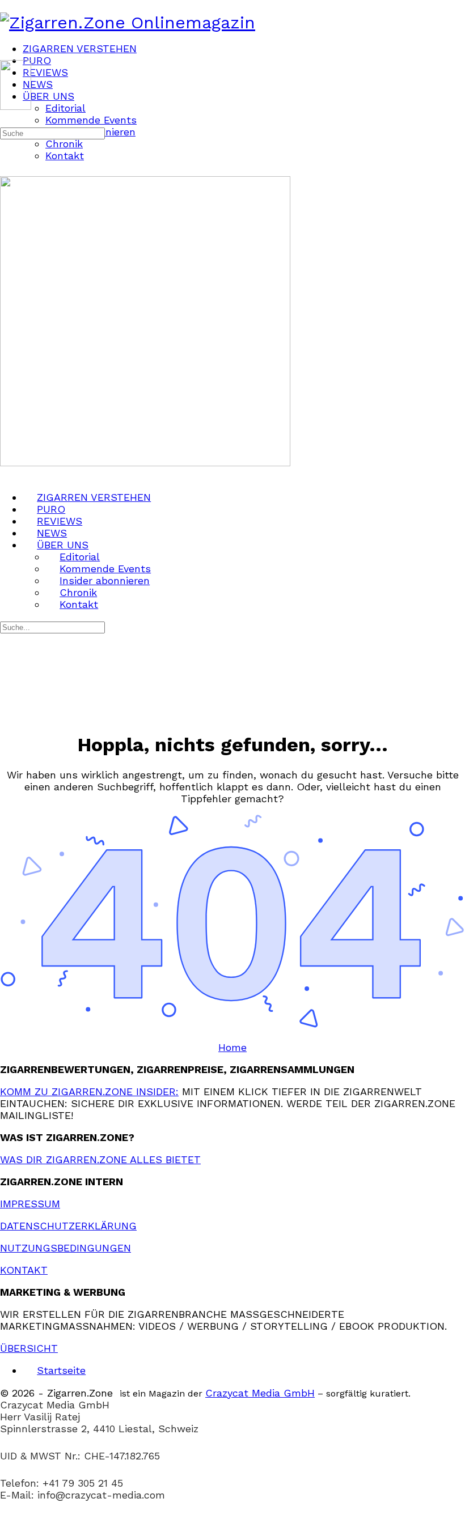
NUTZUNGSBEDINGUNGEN (65, 1248)
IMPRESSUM (30, 1204)
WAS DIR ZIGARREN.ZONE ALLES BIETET (100, 1159)
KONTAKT (24, 1270)
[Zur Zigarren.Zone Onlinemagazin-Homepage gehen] (127, 22)
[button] (232, 1522)
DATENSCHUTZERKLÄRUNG (68, 1226)
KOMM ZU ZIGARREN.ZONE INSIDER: (89, 1091)
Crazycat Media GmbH (260, 1393)
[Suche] (7, 120)
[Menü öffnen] (7, 55)
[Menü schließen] (7, 474)
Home (232, 1047)
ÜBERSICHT (29, 1348)
